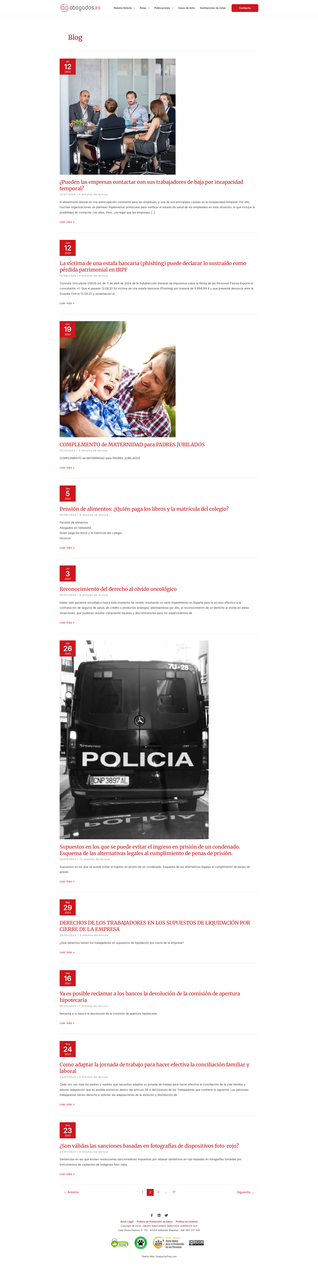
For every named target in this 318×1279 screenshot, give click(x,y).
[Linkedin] (159, 1215)
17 (173, 1192)
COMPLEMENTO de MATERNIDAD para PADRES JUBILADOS (132, 444)
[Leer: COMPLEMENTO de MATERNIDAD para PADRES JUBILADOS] (118, 378)
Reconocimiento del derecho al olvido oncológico (118, 589)
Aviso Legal (126, 1221)
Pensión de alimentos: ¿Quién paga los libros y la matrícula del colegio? (144, 509)
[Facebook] (151, 1215)
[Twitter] (166, 1215)
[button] (133, 8)
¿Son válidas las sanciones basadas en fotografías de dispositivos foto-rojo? (149, 1146)
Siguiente (245, 1192)
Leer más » (67, 221)
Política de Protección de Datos (155, 1221)
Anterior (71, 1192)
